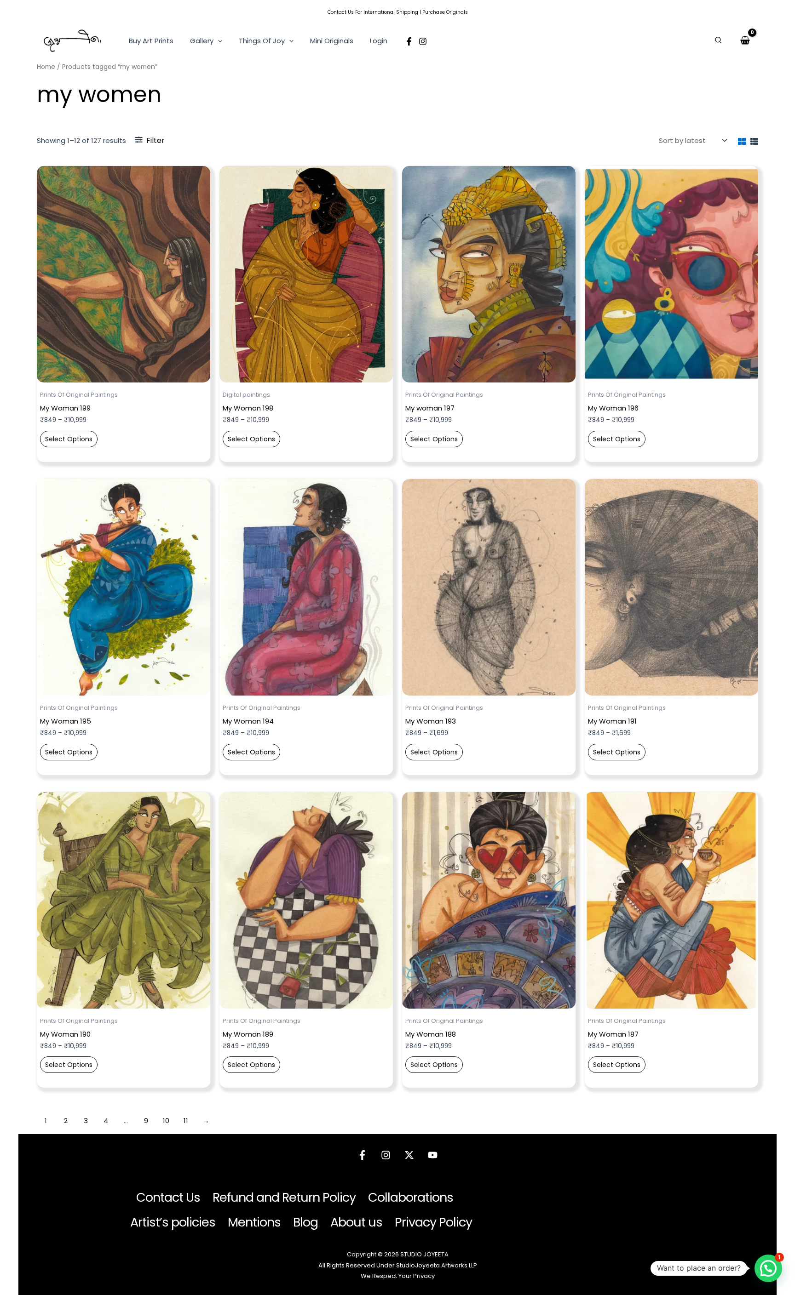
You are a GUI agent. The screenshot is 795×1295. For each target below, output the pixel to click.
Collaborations (410, 1197)
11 (186, 1120)
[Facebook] (409, 41)
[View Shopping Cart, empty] (745, 40)
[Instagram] (423, 41)
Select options (68, 439)
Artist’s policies (172, 1222)
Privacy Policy (433, 1222)
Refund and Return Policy (284, 1197)
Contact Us (341, 12)
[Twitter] (409, 1155)
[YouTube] (433, 1155)
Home (46, 67)
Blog (305, 1222)
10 (166, 1120)
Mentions (254, 1222)
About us (356, 1222)
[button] (217, 40)
